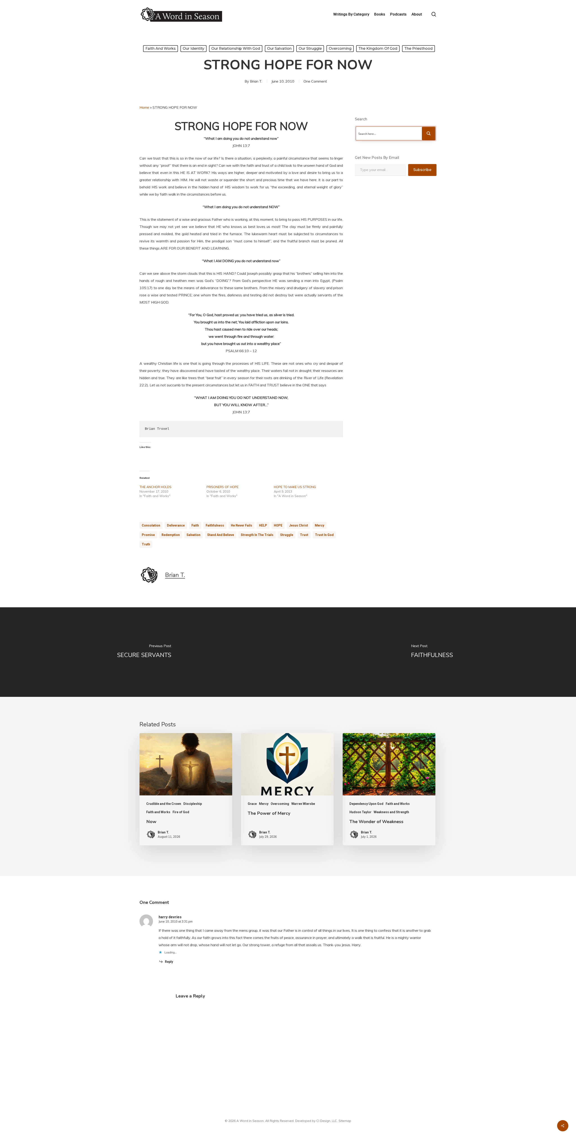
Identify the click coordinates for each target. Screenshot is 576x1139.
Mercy (319, 525)
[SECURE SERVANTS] (144, 652)
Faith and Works (160, 48)
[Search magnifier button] (428, 133)
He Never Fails (241, 525)
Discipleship (192, 804)
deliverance (176, 525)
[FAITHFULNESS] (432, 652)
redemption (171, 535)
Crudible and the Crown (163, 804)
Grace (252, 804)
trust (304, 535)
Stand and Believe (220, 535)
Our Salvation (279, 48)
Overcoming (340, 48)
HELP (263, 525)
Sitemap (345, 1121)
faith (195, 525)
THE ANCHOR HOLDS (155, 487)
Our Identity (193, 48)
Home (144, 107)
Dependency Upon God (366, 804)
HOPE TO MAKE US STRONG (295, 487)
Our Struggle (310, 48)
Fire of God (181, 812)
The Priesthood (418, 48)
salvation (193, 535)
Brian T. (256, 81)
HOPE (278, 525)
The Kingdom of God (377, 48)
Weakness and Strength (391, 812)
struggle (286, 535)
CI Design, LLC (326, 1121)
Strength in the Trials (257, 535)
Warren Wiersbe (303, 804)
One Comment (315, 81)
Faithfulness (215, 525)
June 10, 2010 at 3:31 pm (176, 921)
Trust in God (324, 535)
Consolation (151, 525)
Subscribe (422, 170)
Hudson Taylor (360, 812)
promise (148, 535)
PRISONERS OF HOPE (222, 487)
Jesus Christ (298, 525)
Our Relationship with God (235, 48)
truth (146, 544)
